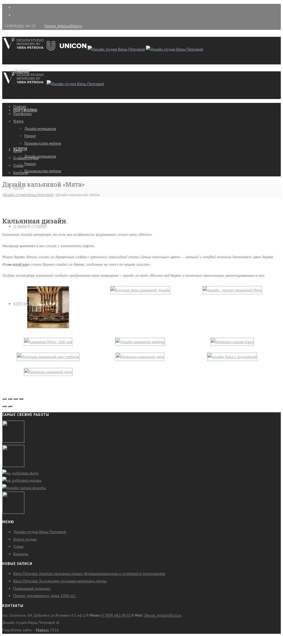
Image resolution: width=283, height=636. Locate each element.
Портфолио (22, 113)
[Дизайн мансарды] (13, 465)
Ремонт (30, 163)
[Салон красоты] (24, 487)
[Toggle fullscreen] (15, 399)
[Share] (10, 399)
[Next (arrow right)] (10, 406)
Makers (42, 629)
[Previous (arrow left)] (4, 406)
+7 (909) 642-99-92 (115, 615)
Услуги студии (24, 539)
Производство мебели (42, 171)
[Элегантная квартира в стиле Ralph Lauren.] (13, 441)
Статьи (18, 165)
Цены (17, 150)
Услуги (18, 121)
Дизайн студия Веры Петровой (27, 194)
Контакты (23, 303)
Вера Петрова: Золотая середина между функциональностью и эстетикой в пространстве (89, 573)
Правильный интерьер (32, 588)
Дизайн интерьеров (40, 156)
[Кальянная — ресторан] (13, 512)
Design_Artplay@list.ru (63, 26)
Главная (19, 106)
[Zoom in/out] (21, 399)
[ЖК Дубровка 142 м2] (20, 473)
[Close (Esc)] (4, 399)
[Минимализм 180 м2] (21, 480)
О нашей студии (30, 226)
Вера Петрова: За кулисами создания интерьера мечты (60, 580)
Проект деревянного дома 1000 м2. (44, 595)
